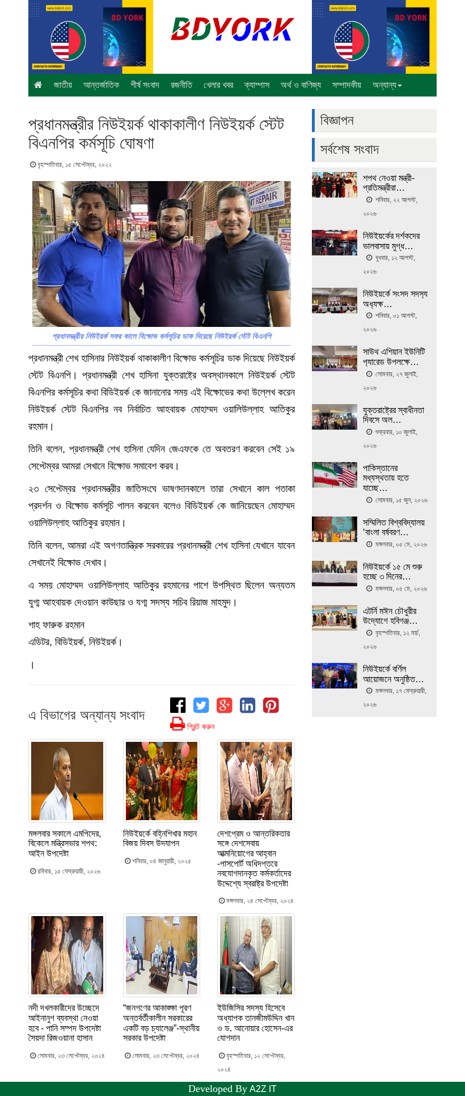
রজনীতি (181, 85)
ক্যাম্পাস (256, 85)
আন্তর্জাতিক (101, 85)
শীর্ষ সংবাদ (144, 85)
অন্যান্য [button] (384, 85)
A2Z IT (263, 1089)
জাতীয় (63, 85)
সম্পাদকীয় (346, 85)
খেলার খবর (218, 85)
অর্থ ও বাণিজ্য (301, 85)
